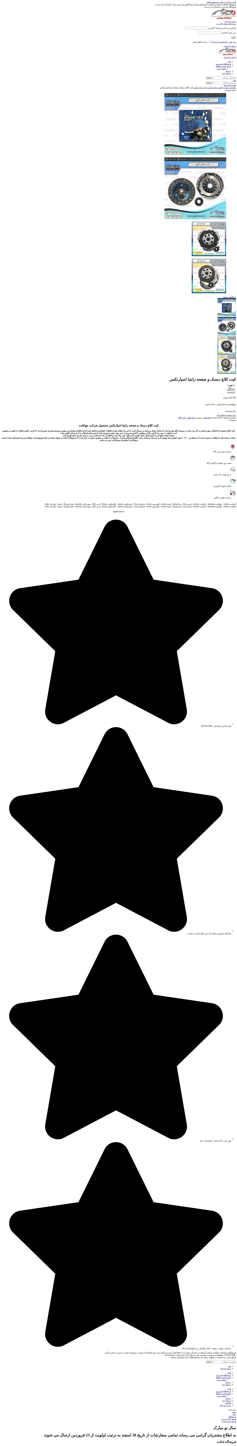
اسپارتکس (197, 88)
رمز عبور (229, 33)
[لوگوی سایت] (223, 19)
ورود (233, 37)
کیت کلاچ (182, 418)
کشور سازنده (216, 88)
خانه (234, 88)
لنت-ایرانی (206, 88)
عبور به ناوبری (230, 2)
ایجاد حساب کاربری (224, 24)
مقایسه (228, 1403)
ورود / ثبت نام (225, 1405)
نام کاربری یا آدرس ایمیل (222, 28)
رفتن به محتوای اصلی (215, 2)
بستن (234, 1412)
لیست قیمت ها (230, 85)
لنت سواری (227, 88)
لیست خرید (221, 69)
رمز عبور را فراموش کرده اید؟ (223, 42)
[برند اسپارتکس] (231, 393)
